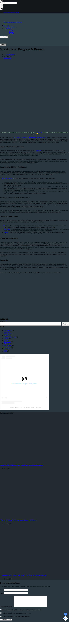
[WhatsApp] (7, 320)
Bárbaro (6, 226)
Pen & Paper (7, 58)
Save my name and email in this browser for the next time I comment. (21, 610)
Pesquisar (2, 321)
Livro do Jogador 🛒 (8, 178)
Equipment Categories (10, 337)
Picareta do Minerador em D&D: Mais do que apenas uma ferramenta (21, 465)
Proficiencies (7, 347)
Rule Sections (7, 348)
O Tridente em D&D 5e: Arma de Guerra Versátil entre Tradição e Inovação (23, 575)
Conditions (7, 332)
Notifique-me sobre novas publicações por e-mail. (16, 616)
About (5, 24)
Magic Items (7, 342)
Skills (5, 350)
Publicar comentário (6, 619)
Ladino (6, 232)
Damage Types (8, 334)
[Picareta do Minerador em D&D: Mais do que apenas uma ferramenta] (34, 461)
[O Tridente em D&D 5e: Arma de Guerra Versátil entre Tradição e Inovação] (34, 572)
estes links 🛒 (40, 132)
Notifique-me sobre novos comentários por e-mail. (16, 613)
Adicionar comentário (6, 606)
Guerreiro (7, 229)
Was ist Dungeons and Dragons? (13, 22)
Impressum (7, 25)
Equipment (7, 335)
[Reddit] (5, 320)
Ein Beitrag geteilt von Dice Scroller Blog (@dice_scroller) (24, 407)
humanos (38, 150)
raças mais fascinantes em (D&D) (30, 137)
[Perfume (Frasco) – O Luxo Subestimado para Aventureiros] (34, 516)
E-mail (2, 593)
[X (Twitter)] (3, 320)
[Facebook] (1, 320)
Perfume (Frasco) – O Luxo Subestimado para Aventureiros (18, 520)
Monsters (6, 343)
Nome (2, 590)
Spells (5, 351)
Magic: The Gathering (10, 27)
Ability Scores (8, 330)
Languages (7, 340)
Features (6, 338)
